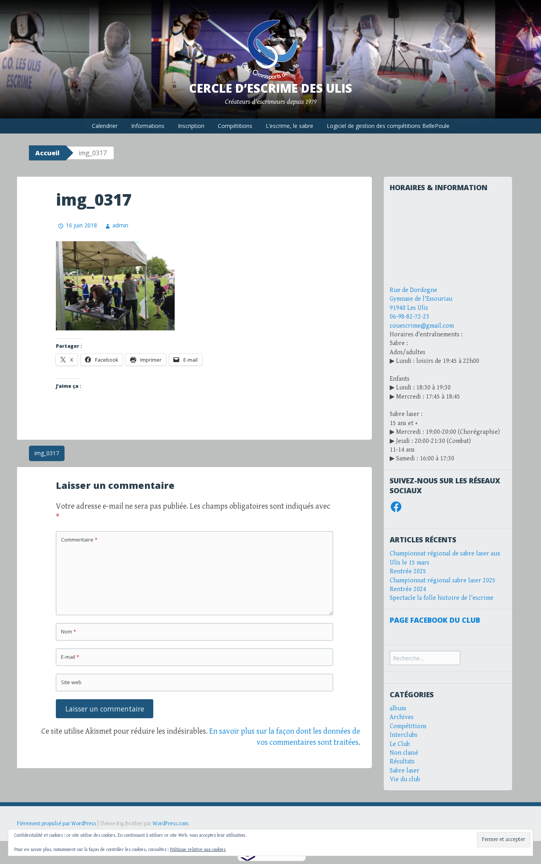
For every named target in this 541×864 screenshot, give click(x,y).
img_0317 (46, 453)
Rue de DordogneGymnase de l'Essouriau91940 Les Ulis (421, 299)
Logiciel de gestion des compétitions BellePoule (388, 126)
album (398, 708)
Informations (147, 126)
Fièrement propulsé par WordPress (56, 823)
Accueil (47, 153)
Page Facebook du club (435, 620)
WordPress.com (170, 823)
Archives (401, 717)
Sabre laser (404, 770)
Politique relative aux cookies (198, 849)
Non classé (404, 753)
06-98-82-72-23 (409, 316)
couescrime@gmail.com (422, 326)
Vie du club (405, 779)
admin (120, 225)
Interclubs (403, 735)
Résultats (402, 761)
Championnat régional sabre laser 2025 (442, 580)
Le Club (400, 744)
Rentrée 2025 (408, 571)
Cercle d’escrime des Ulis (270, 88)
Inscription (191, 126)
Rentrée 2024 (408, 589)
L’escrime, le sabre (289, 126)
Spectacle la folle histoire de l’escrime (441, 598)
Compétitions (235, 126)
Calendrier (105, 126)
